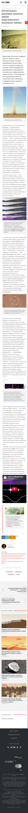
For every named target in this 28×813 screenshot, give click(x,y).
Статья (14, 286)
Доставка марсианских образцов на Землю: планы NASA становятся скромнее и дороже (12, 700)
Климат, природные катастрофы (9, 8)
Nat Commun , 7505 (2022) (17, 400)
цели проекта (14, 731)
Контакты (14, 738)
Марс (18, 574)
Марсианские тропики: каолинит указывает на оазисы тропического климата (12, 677)
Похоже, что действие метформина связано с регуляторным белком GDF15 (11, 600)
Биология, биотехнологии (7, 597)
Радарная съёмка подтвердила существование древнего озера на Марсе (14, 630)
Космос (19, 8)
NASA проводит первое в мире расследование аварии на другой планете (11, 653)
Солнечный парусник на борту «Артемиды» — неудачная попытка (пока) (17, 590)
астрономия (18, 571)
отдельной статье (14, 458)
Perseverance (9, 571)
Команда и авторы (14, 734)
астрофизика (11, 574)
